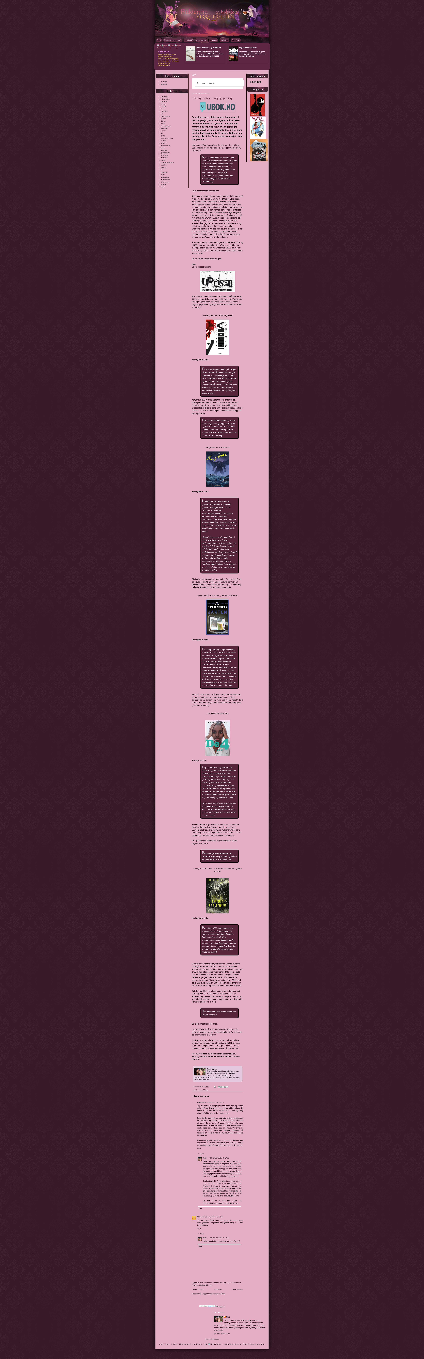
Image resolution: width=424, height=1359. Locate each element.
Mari (202, 1087)
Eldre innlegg (237, 1289)
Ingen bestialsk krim (248, 48)
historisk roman (165, 145)
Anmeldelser (201, 40)
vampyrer (164, 184)
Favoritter (164, 106)
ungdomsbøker (165, 179)
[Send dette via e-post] (219, 1087)
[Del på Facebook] (225, 1087)
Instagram (164, 82)
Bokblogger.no (219, 1077)
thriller (162, 175)
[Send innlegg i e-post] (214, 1087)
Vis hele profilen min (222, 1334)
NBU (194, 145)
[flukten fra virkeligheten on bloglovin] (207, 1306)
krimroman (164, 157)
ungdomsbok (165, 177)
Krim (162, 114)
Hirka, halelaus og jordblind (208, 48)
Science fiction (165, 116)
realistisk (163, 165)
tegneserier (164, 172)
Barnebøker (164, 97)
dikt (162, 133)
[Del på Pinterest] (227, 1087)
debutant (163, 131)
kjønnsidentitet (165, 153)
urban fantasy (165, 182)
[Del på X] (223, 1087)
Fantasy (163, 104)
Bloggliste (236, 40)
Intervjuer (213, 40)
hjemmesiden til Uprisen (205, 1035)
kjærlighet (164, 150)
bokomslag (164, 128)
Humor (163, 109)
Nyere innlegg (197, 1289)
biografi (163, 123)
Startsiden (218, 1289)
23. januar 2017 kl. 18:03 (219, 1238)
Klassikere (164, 111)
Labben (200, 1102)
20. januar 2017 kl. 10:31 (219, 1158)
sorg (162, 170)
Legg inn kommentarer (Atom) (213, 1294)
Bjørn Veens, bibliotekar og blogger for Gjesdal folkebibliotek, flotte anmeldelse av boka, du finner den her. (217, 408)
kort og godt (164, 155)
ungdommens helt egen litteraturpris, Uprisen (218, 302)
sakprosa (163, 167)
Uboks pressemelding (201, 267)
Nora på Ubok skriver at (202, 694)
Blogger (216, 1339)
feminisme (164, 143)
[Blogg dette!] (221, 1087)
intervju (163, 148)
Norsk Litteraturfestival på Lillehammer (221, 1048)
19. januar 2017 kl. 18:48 (214, 1102)
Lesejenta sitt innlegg (213, 996)
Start (159, 40)
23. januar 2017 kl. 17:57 (213, 1217)
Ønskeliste (224, 40)
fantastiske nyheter (167, 138)
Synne (200, 1217)
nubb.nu (209, 1075)
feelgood (163, 140)
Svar (199, 1149)
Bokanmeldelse (165, 99)
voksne (163, 187)
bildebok (163, 121)
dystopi (163, 135)
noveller (163, 160)
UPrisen (205, 1090)
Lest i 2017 (189, 40)
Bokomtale (164, 101)
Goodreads (164, 84)
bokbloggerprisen (166, 126)
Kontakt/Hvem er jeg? (172, 40)
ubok (200, 1090)
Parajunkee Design (253, 1344)
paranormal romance (167, 162)
